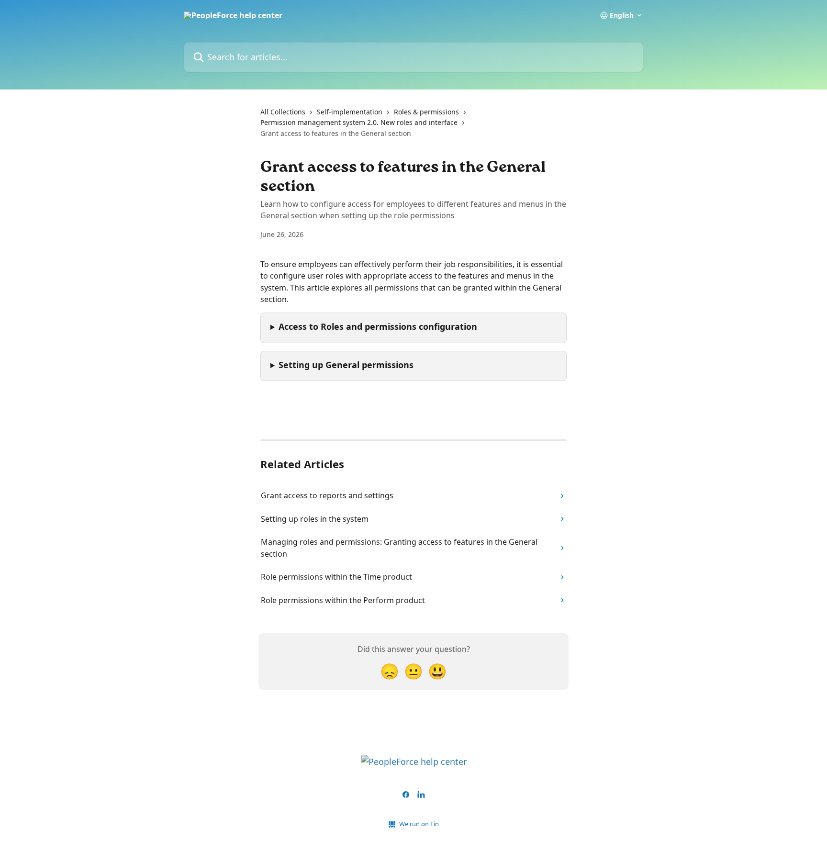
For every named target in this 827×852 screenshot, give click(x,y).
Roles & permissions (426, 111)
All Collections (282, 111)
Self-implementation (349, 111)
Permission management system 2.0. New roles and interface (359, 122)
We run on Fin (419, 823)
